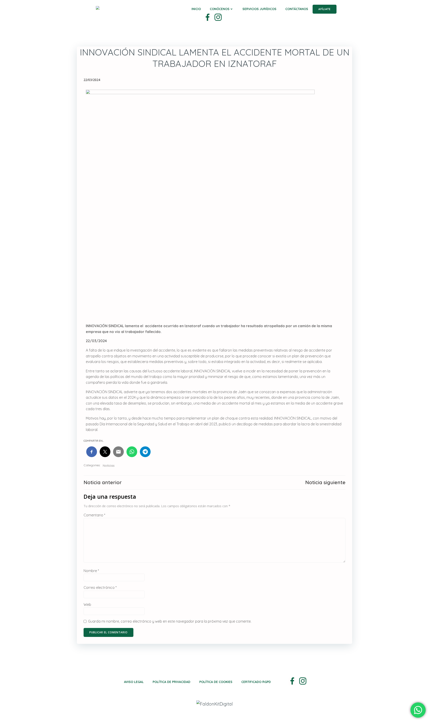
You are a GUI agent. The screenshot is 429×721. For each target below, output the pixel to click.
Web (87, 604)
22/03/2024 (92, 80)
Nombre (91, 570)
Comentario (94, 515)
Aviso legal (134, 682)
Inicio (196, 9)
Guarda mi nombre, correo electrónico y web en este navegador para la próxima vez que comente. (169, 621)
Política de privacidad (171, 682)
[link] (207, 18)
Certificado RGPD (256, 682)
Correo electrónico (100, 587)
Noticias (109, 466)
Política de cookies (215, 682)
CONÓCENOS (219, 9)
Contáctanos (296, 9)
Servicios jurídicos (259, 9)
